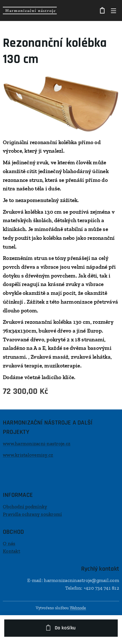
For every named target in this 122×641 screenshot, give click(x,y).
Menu (113, 10)
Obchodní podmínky (25, 506)
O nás (9, 543)
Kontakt (11, 551)
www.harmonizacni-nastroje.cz (36, 443)
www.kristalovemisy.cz (28, 455)
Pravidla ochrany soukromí (32, 514)
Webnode (78, 608)
